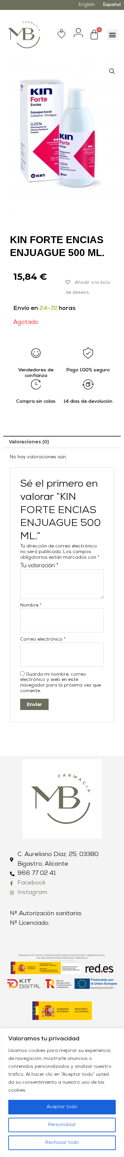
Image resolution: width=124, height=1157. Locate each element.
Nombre (30, 605)
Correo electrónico (42, 639)
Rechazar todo (62, 1142)
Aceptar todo (62, 1106)
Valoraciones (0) (29, 442)
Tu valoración (39, 566)
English (87, 4)
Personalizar (62, 1124)
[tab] (62, 442)
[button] (112, 34)
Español (112, 4)
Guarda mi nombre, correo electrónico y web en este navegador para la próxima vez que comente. (60, 682)
